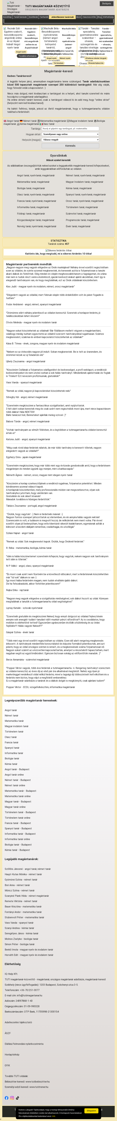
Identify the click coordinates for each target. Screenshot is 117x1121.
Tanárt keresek (20, 17)
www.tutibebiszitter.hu (38, 1081)
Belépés (106, 3)
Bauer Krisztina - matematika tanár (23, 906)
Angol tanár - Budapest (17, 769)
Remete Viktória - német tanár (21, 901)
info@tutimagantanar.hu (29, 995)
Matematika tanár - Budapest (20, 790)
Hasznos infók (89, 17)
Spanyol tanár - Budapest (18, 828)
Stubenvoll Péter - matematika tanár (24, 917)
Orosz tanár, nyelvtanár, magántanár (85, 201)
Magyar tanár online (15, 806)
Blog (100, 17)
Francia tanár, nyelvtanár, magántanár (36, 201)
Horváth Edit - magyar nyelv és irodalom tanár (29, 955)
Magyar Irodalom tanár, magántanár (84, 181)
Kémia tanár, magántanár (79, 188)
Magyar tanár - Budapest (18, 801)
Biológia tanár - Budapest (18, 844)
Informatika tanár (14, 753)
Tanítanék (44, 17)
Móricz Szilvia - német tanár (20, 890)
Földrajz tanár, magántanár (31, 213)
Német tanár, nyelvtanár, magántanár (85, 175)
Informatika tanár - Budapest (20, 833)
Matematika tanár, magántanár (33, 181)
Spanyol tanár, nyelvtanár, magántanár (86, 194)
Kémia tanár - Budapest (17, 850)
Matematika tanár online (18, 796)
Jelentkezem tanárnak (62, 17)
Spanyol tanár (12, 747)
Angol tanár (11, 710)
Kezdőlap (7, 17)
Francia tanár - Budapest (18, 823)
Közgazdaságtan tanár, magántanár (35, 220)
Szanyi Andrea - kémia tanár (19, 928)
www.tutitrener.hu (38, 1087)
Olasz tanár (11, 737)
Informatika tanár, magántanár (33, 207)
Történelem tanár (14, 731)
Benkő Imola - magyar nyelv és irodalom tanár (29, 949)
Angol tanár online (14, 774)
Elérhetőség (108, 17)
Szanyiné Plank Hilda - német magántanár (27, 895)
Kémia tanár (11, 764)
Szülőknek (33, 17)
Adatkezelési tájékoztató (18, 1022)
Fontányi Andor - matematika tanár (23, 912)
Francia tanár (11, 742)
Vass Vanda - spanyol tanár (19, 922)
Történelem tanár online (17, 817)
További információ (27, 56)
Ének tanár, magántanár (78, 226)
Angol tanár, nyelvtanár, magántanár (36, 175)
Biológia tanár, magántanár (31, 188)
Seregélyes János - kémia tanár (21, 933)
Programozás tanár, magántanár (82, 220)
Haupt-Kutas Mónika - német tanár (23, 874)
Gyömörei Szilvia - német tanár (21, 879)
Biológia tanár (12, 758)
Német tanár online (15, 785)
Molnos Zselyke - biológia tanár (21, 939)
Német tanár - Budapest (18, 780)
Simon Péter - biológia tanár (20, 944)
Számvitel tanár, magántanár (81, 213)
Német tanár (11, 715)
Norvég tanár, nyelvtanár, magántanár (36, 226)
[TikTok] (17, 1097)
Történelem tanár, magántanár (82, 207)
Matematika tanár (14, 720)
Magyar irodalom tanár (16, 726)
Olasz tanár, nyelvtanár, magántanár (36, 194)
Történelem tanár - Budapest (20, 812)
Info (53, 1116)
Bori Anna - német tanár (17, 885)
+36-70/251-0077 (29, 990)
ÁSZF (8, 1033)
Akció (78, 17)
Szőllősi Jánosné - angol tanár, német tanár (28, 869)
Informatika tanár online (17, 839)
